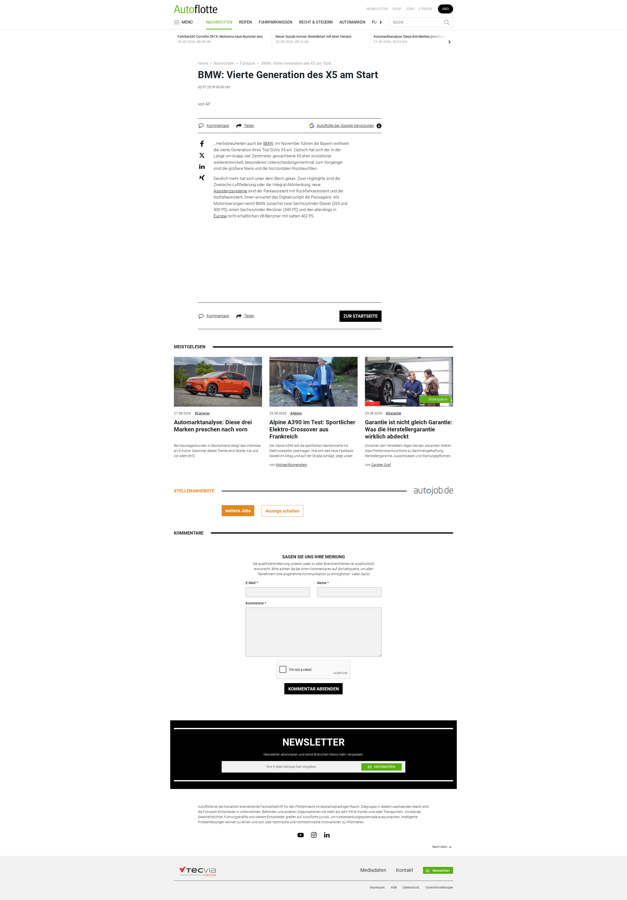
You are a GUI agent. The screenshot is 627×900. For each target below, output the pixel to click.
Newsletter (377, 9)
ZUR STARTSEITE (360, 316)
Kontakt (404, 870)
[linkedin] (327, 835)
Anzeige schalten (282, 510)
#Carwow (202, 413)
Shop (396, 9)
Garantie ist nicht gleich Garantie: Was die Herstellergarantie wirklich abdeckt (408, 429)
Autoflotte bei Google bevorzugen (345, 125)
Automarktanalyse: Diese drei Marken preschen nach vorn (213, 426)
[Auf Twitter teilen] (202, 155)
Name (321, 583)
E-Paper (425, 9)
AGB (394, 887)
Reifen (245, 22)
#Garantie (393, 413)
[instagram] (314, 835)
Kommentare (218, 125)
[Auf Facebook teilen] (202, 143)
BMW (268, 143)
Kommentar (255, 603)
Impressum (377, 887)
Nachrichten (219, 22)
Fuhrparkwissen (275, 22)
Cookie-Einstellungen (439, 887)
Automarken (352, 22)
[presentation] (449, 41)
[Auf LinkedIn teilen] (202, 166)
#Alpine (296, 413)
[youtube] (301, 835)
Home (203, 63)
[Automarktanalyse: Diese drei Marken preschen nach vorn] (218, 382)
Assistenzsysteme (230, 190)
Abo (445, 9)
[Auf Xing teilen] (202, 177)
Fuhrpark (247, 63)
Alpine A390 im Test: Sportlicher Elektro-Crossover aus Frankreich (312, 429)
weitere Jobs (238, 510)
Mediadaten (373, 870)
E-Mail (251, 583)
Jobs (410, 9)
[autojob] (433, 491)
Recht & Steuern (316, 22)
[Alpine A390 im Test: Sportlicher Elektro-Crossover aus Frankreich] (313, 382)
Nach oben (439, 847)
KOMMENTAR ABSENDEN (313, 688)
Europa (220, 215)
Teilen (249, 125)
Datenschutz (411, 887)
